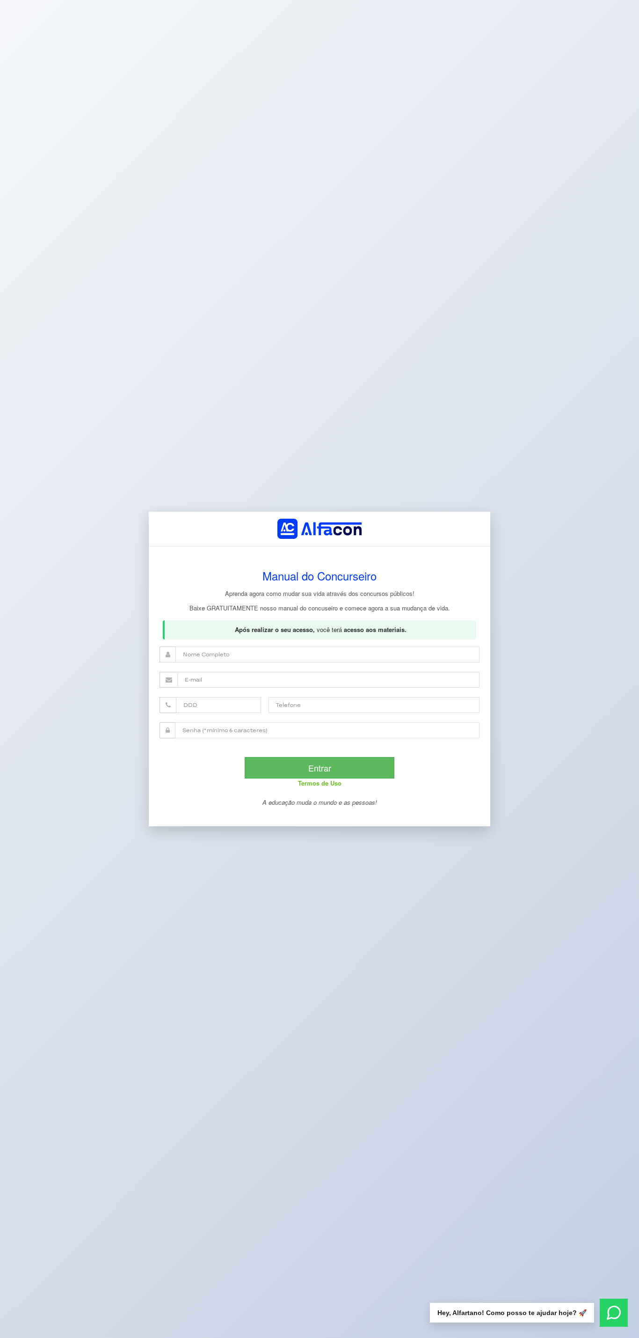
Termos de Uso (319, 783)
